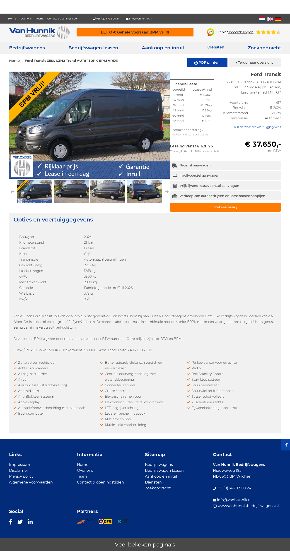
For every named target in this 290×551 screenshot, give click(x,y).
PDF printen (209, 62)
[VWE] (125, 523)
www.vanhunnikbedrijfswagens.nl (248, 506)
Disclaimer (18, 470)
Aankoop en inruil (163, 48)
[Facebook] (10, 522)
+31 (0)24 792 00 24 (107, 18)
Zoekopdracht (264, 48)
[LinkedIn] (30, 522)
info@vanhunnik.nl (140, 18)
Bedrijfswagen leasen (93, 48)
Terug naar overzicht (255, 62)
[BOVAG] (107, 523)
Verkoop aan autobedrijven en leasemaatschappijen (222, 196)
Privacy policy (21, 476)
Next (167, 125)
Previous (11, 125)
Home (12, 18)
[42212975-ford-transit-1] (89, 125)
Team (39, 18)
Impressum (19, 464)
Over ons (26, 18)
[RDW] (87, 523)
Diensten (153, 482)
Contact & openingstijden (62, 18)
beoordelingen (238, 32)
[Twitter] (20, 522)
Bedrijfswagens (27, 48)
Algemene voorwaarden (31, 482)
